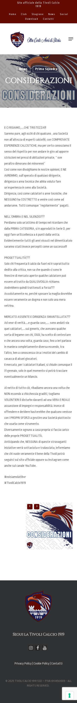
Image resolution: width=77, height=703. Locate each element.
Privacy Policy (23, 663)
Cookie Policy (42, 663)
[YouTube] (44, 648)
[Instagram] (30, 648)
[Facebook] (37, 648)
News (23, 69)
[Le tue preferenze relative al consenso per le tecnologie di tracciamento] (69, 695)
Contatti (56, 663)
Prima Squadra (46, 69)
